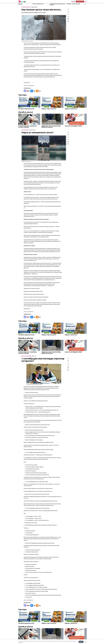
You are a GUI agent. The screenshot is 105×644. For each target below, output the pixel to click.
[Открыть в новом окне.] (27, 91)
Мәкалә (20, 4)
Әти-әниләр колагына (25, 7)
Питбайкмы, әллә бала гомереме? (73, 3)
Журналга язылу (80, 1)
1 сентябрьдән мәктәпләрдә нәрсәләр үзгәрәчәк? (57, 4)
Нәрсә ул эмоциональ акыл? (38, 3)
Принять (81, 641)
